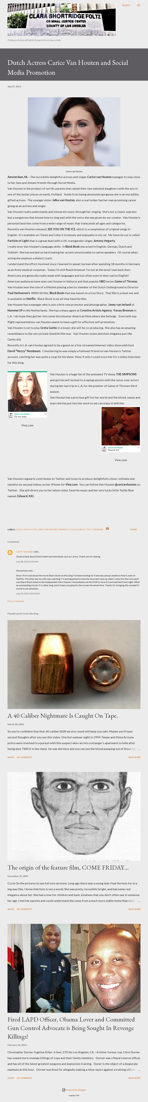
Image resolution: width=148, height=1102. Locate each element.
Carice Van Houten (26, 529)
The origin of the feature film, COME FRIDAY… (68, 867)
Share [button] (133, 529)
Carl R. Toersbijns (25, 551)
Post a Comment (16, 601)
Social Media (78, 529)
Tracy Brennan (94, 529)
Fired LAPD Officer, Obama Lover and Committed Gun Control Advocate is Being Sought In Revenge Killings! (71, 1027)
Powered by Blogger (75, 1090)
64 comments (24, 757)
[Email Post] (107, 529)
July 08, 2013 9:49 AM (27, 561)
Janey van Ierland (48, 529)
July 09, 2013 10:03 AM (28, 593)
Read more (134, 757)
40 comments (24, 909)
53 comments (24, 1078)
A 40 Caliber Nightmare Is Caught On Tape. (63, 715)
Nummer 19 (64, 529)
